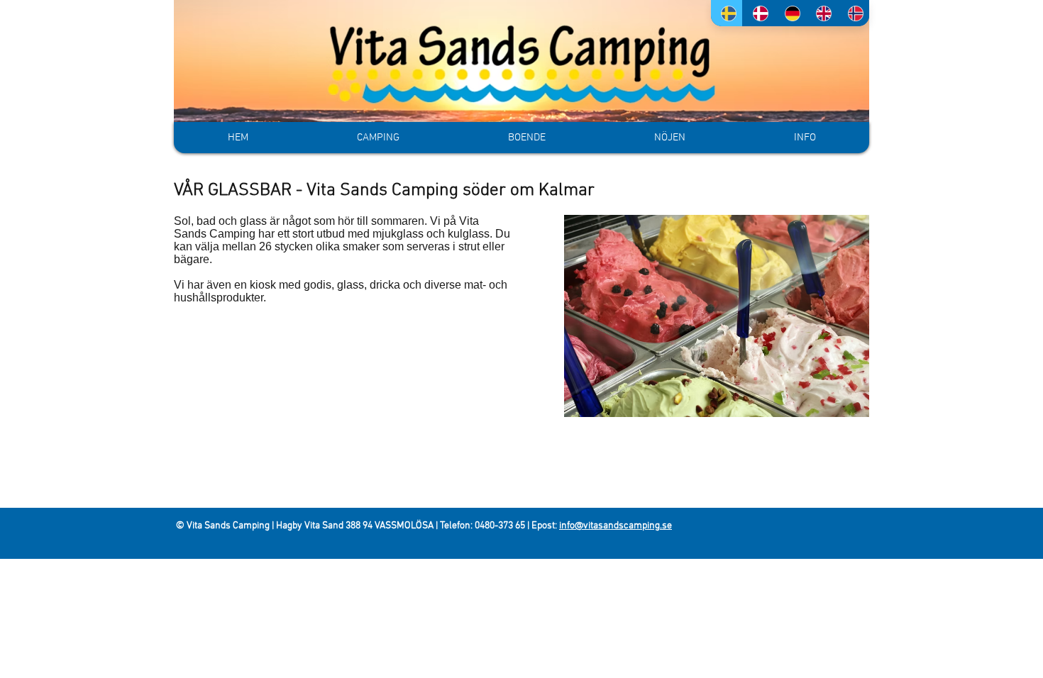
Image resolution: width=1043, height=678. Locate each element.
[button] (526, 137)
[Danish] (758, 13)
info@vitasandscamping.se (615, 526)
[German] (790, 13)
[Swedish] (726, 13)
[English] (821, 13)
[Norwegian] (853, 13)
